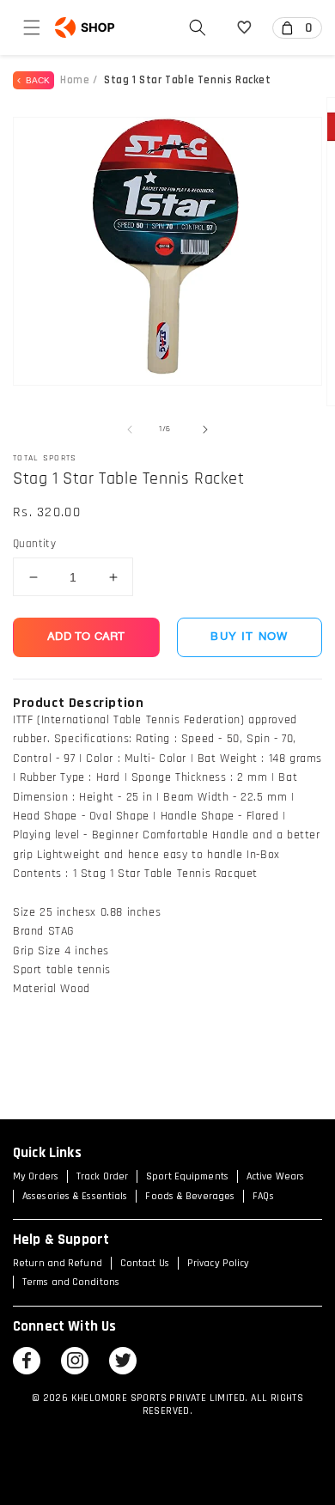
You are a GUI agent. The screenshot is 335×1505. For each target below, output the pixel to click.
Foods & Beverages (189, 1196)
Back (35, 80)
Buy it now (249, 637)
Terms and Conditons (70, 1282)
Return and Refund (57, 1263)
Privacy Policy (218, 1263)
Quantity (34, 544)
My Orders (35, 1176)
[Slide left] (130, 429)
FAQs (263, 1196)
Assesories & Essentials (74, 1196)
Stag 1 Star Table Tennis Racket (187, 80)
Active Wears (275, 1176)
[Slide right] (205, 429)
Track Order (102, 1176)
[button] (32, 27)
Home (74, 80)
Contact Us (144, 1263)
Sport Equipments (187, 1176)
